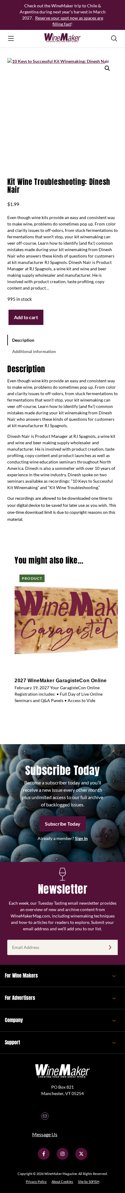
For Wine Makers (21, 975)
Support (12, 1042)
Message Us (44, 1134)
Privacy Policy (36, 1182)
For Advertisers (20, 997)
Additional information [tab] (34, 351)
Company (14, 1020)
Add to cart (26, 317)
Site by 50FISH (88, 1182)
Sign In (81, 838)
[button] (107, 68)
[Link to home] (62, 38)
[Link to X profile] (81, 1158)
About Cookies (62, 1182)
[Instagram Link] (62, 1158)
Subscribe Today (62, 824)
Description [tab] (23, 340)
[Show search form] (114, 38)
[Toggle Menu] (11, 38)
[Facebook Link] (44, 1158)
